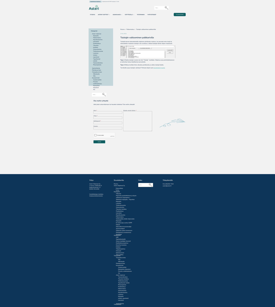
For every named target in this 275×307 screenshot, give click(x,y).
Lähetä (99, 142)
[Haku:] (161, 8)
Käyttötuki (119, 234)
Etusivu (92, 14)
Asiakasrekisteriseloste (96, 196)
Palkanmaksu (97, 38)
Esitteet (118, 247)
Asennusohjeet (120, 228)
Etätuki (118, 225)
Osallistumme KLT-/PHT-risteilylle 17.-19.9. (110, 1)
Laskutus (95, 53)
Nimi (95, 110)
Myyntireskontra (97, 39)
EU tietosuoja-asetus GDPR (124, 223)
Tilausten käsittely (121, 209)
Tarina (117, 190)
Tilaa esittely (119, 255)
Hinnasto (118, 251)
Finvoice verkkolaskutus (125, 271)
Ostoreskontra (97, 49)
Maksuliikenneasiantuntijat (123, 226)
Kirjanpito (96, 36)
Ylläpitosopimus (120, 249)
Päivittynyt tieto (96, 70)
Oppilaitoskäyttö (121, 239)
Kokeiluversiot (120, 253)
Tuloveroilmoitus (98, 63)
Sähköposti (97, 121)
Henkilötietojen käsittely (96, 194)
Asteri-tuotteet (103, 14)
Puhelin (95, 126)
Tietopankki (141, 14)
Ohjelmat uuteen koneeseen (124, 230)
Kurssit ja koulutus (121, 245)
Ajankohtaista (96, 68)
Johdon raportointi (123, 298)
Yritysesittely (119, 188)
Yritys (95, 115)
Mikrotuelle (96, 74)
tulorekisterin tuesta (159, 68)
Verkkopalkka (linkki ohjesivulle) (125, 219)
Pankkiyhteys (97, 43)
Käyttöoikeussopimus (122, 243)
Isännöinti (96, 41)
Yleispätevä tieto (97, 72)
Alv (119, 273)
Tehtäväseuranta (98, 51)
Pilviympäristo (97, 65)
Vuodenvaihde (97, 80)
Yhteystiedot (151, 14)
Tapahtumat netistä (123, 283)
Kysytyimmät (95, 78)
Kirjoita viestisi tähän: (129, 110)
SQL (94, 76)
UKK (117, 237)
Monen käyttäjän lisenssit (123, 241)
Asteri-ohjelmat (96, 34)
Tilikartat (118, 194)
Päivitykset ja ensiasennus (123, 232)
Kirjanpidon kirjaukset (124, 269)
